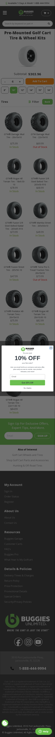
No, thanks (27, 388)
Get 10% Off (27, 383)
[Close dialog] (51, 347)
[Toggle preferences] (5, 723)
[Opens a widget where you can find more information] (43, 731)
